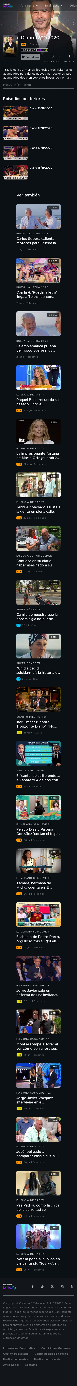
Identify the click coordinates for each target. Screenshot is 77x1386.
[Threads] (52, 1286)
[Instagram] (62, 1286)
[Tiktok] (42, 1286)
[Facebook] (32, 1286)
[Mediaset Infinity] (8, 5)
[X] (72, 1286)
